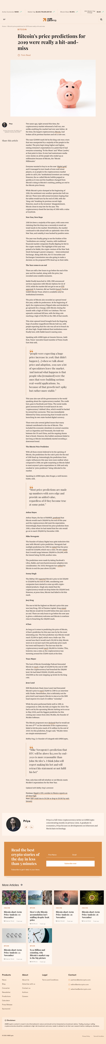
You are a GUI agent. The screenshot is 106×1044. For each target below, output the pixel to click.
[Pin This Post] (13, 146)
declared (51, 723)
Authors (25, 992)
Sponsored (6, 1009)
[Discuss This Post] (4, 151)
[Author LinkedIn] (32, 827)
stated (54, 547)
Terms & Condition (99, 1036)
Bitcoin (22, 30)
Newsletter (6, 992)
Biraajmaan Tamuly (9, 921)
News (4, 980)
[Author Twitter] (26, 827)
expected (42, 579)
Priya (11, 124)
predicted (56, 518)
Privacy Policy (86, 1036)
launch (59, 289)
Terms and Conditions (50, 980)
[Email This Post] (18, 146)
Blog (3, 984)
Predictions (6, 996)
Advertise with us (28, 984)
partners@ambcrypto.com (81, 980)
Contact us (26, 988)
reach (46, 648)
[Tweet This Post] (9, 146)
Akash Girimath (61, 921)
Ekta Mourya (34, 923)
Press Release (7, 1005)
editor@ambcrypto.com (80, 984)
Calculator (6, 1000)
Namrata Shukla (87, 921)
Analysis (7, 908)
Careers (25, 996)
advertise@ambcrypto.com (81, 989)
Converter (6, 988)
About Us (25, 980)
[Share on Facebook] (4, 146)
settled (60, 566)
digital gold (61, 166)
